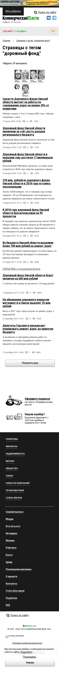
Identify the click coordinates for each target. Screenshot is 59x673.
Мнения (10, 540)
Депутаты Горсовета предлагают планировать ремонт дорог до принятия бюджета (28, 329)
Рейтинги (11, 547)
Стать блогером (15, 590)
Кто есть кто (13, 526)
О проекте (11, 576)
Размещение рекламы (18, 569)
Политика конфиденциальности (27, 643)
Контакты (11, 583)
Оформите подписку (37, 398)
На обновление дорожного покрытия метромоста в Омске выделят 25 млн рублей (26, 303)
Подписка (11, 598)
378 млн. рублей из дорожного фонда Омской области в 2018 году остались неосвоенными (27, 183)
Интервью (11, 533)
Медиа (9, 519)
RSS (8, 605)
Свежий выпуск (14, 512)
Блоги (9, 555)
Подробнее (26, 652)
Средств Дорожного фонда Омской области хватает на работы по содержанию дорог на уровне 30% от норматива (26, 103)
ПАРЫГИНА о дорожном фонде (21, 268)
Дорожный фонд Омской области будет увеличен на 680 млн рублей (28, 277)
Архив (9, 562)
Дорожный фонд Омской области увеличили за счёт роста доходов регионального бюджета (24, 131)
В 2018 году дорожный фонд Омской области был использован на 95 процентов (26, 213)
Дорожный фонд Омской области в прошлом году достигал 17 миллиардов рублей (28, 157)
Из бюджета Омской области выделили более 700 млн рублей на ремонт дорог (28, 244)
